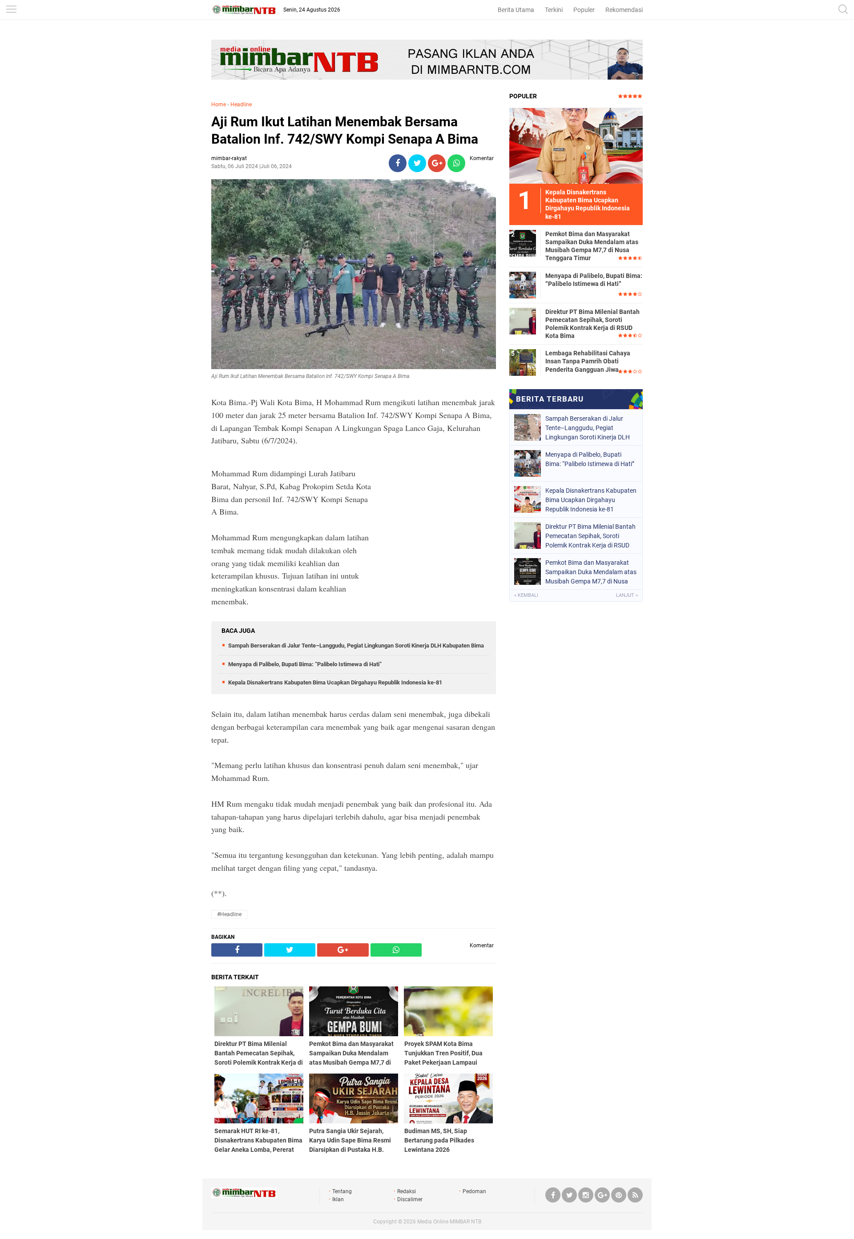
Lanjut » (627, 595)
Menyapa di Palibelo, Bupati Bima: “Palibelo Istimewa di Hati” (305, 664)
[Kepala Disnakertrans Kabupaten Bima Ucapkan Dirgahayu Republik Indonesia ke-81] (576, 145)
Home (218, 104)
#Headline (229, 914)
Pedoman (474, 1191)
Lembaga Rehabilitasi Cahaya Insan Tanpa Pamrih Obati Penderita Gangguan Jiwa (587, 361)
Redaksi (406, 1191)
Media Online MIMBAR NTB (449, 1222)
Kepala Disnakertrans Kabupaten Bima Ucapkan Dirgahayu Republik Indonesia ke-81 (335, 682)
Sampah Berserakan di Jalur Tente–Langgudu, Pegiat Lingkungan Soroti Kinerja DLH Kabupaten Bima (356, 645)
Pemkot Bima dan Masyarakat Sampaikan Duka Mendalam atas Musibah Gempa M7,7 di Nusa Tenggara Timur (591, 246)
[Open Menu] (11, 10)
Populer (584, 9)
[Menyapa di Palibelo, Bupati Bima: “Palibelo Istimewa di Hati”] (522, 285)
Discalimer (410, 1199)
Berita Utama (516, 9)
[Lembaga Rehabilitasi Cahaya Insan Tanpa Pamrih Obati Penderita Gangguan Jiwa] (522, 362)
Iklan (338, 1199)
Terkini (554, 9)
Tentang (342, 1191)
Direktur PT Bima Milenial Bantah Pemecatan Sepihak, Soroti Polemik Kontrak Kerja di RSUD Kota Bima (592, 324)
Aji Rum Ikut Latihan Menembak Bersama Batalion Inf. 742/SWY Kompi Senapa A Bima (344, 130)
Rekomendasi (624, 9)
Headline (241, 104)
